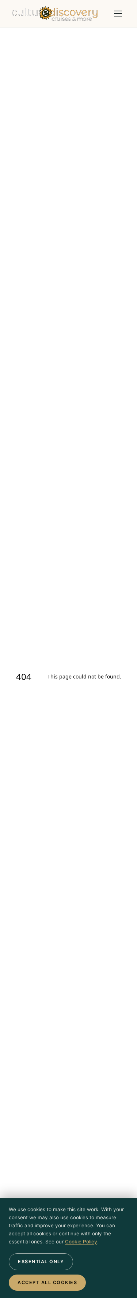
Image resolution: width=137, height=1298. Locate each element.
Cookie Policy (81, 1242)
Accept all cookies (47, 1282)
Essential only (41, 1261)
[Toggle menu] (118, 13)
